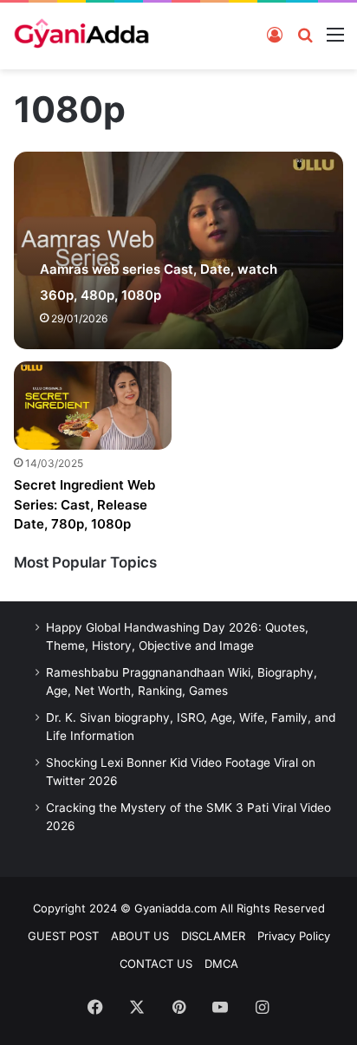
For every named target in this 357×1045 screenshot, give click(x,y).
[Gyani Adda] (81, 36)
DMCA (221, 963)
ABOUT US (140, 936)
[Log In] (274, 34)
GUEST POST (63, 936)
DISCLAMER (213, 936)
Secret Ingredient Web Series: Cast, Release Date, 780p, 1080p (84, 504)
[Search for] (305, 34)
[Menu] (335, 34)
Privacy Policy (293, 936)
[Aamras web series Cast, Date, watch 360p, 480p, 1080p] (178, 250)
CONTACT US (156, 963)
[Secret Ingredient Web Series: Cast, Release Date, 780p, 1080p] (93, 405)
